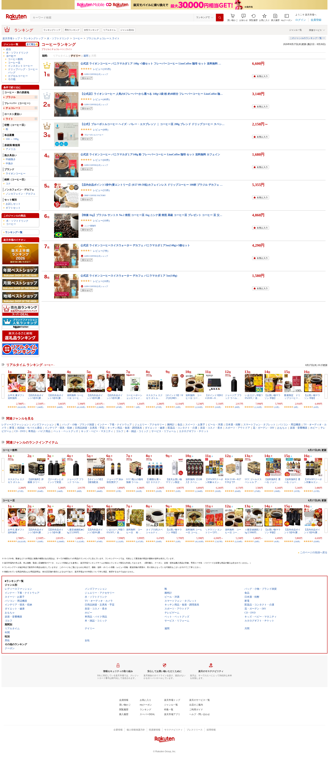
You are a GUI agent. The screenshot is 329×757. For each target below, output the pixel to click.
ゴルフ (119, 431)
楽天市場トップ (11, 38)
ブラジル (11, 97)
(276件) (257, 491)
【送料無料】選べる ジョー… (272, 480)
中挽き (9, 163)
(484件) (99, 491)
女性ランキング (91, 30)
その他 (11, 79)
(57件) (118, 491)
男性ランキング (72, 30)
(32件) (178, 407)
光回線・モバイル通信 (29, 427)
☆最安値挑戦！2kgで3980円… (253, 531)
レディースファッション (15, 424)
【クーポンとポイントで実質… (55, 480)
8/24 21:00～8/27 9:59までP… (233, 480)
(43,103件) (81, 407)
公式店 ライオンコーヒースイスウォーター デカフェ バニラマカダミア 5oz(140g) (129, 275)
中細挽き (11, 159)
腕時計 (171, 424)
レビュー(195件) (102, 69)
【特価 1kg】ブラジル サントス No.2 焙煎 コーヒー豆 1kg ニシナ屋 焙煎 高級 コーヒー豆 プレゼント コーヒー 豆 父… (151, 215)
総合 (8, 49)
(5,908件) (100, 407)
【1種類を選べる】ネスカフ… (154, 480)
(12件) (276, 407)
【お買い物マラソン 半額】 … (272, 396)
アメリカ (11, 149)
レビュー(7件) (100, 250)
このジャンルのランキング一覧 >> (307, 38)
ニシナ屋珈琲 (90, 226)
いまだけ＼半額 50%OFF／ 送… (254, 396)
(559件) (316, 541)
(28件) (256, 541)
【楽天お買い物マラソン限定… (174, 480)
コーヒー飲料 (15, 59)
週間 (85, 55)
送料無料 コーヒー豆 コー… (194, 396)
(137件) (316, 491)
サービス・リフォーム (163, 431)
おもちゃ (282, 427)
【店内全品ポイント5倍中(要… (36, 396)
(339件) (40, 541)
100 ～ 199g (12, 139)
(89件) (237, 407)
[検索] (220, 17)
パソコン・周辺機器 (289, 424)
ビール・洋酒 (215, 424)
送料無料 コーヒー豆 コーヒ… (75, 396)
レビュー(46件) (101, 99)
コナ (8, 183)
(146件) (60, 491)
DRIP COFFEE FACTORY (95, 195)
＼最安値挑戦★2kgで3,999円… (75, 531)
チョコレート (13, 108)
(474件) (119, 407)
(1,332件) (258, 407)
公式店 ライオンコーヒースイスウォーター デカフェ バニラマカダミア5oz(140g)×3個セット (135, 245)
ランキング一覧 (13, 232)
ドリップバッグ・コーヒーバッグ (23, 71)
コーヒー (78, 38)
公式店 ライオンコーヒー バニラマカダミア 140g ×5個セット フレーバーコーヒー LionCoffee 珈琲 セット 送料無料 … (151, 63)
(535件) (218, 407)
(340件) (40, 407)
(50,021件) (22, 407)
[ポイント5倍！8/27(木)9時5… (174, 396)
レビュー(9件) (100, 129)
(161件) (139, 491)
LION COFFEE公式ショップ (96, 74)
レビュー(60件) (101, 160)
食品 (179, 424)
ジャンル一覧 (295, 30)
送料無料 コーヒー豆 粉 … (134, 531)
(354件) (159, 541)
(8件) (296, 407)
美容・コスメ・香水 (211, 427)
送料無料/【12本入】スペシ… (194, 480)
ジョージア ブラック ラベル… (233, 396)
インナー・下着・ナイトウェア (114, 424)
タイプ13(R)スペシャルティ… (154, 531)
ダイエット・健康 (155, 427)
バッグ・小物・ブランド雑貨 (78, 424)
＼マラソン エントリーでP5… (213, 531)
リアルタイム (109, 30)
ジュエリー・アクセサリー (149, 424)
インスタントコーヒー (20, 65)
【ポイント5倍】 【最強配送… (95, 480)
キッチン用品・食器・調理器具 (124, 427)
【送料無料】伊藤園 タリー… (36, 480)
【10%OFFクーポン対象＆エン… (214, 480)
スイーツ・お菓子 (195, 424)
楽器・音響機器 (298, 427)
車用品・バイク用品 (39, 431)
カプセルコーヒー (18, 76)
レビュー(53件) (101, 190)
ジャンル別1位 (127, 30)
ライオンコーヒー (16, 173)
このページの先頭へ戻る (313, 552)
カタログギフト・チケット (194, 431)
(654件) (238, 491)
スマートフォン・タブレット (259, 424)
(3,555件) (199, 407)
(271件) (159, 407)
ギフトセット (13, 207)
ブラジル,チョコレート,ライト (103, 38)
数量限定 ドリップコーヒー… (292, 396)
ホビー (314, 427)
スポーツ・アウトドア (237, 427)
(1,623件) (80, 541)
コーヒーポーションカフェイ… (134, 396)
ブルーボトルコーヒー (93, 135)
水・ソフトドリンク (58, 38)
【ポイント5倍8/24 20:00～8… (214, 396)
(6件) (138, 407)
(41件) (316, 407)
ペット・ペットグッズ (65, 431)
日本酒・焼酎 (233, 424)
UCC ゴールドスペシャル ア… (253, 480)
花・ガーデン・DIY (263, 427)
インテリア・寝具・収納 (58, 427)
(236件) (297, 541)
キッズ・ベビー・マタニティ (97, 431)
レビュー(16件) (101, 281)
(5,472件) (139, 541)
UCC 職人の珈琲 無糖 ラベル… (134, 480)
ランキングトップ (51, 30)
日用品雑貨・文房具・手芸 (90, 427)
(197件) (297, 491)
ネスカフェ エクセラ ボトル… (154, 396)
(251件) (159, 491)
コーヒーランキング (59, 44)
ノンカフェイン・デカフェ (20, 193)
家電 (11, 427)
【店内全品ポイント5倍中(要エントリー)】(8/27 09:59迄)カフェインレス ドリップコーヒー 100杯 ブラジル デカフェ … (152, 184)
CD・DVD (19, 431)
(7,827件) (218, 541)
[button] (243, 18)
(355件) (218, 491)
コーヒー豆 (14, 62)
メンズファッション (43, 424)
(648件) (60, 407)
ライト (9, 118)
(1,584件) (199, 491)
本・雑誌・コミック (137, 431)
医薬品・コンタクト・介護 (182, 427)
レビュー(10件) (101, 220)
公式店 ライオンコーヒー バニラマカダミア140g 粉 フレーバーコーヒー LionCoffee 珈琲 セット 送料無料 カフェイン (150, 154)
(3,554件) (238, 541)
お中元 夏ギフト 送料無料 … (16, 396)
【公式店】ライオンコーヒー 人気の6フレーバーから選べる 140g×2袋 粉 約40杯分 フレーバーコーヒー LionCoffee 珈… (152, 93)
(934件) (40, 491)
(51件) (178, 491)
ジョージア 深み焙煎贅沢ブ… (115, 480)
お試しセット (13, 203)
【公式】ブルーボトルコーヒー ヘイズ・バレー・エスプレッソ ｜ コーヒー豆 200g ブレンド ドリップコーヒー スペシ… (152, 124)
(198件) (277, 491)
